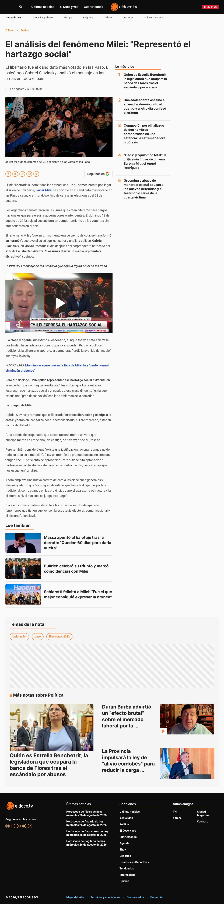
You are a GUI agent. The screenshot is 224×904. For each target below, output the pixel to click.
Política (25, 30)
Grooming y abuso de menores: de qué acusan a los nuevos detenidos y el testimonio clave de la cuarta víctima (143, 189)
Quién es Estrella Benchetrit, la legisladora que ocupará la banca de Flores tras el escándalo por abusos (145, 81)
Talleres (108, 17)
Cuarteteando (93, 7)
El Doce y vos (69, 7)
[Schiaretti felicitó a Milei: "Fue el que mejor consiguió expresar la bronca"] (23, 594)
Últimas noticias (42, 7)
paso (38, 636)
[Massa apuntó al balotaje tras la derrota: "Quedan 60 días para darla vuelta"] (23, 543)
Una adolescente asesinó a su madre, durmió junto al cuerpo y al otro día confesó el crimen (145, 106)
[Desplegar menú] (7, 7)
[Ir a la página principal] (124, 7)
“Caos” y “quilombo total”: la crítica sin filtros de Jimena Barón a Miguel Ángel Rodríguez (145, 161)
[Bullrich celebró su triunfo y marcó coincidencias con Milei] (23, 568)
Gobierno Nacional (154, 17)
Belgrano (88, 17)
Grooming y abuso (43, 17)
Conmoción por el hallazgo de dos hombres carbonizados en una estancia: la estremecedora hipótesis (144, 134)
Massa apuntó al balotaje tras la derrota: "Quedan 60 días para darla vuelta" (78, 542)
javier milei (19, 636)
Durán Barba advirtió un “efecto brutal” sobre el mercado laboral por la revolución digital (127, 719)
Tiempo (68, 17)
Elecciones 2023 (59, 636)
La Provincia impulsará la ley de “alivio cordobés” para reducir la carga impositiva (129, 763)
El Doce (9, 30)
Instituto (128, 17)
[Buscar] (21, 7)
